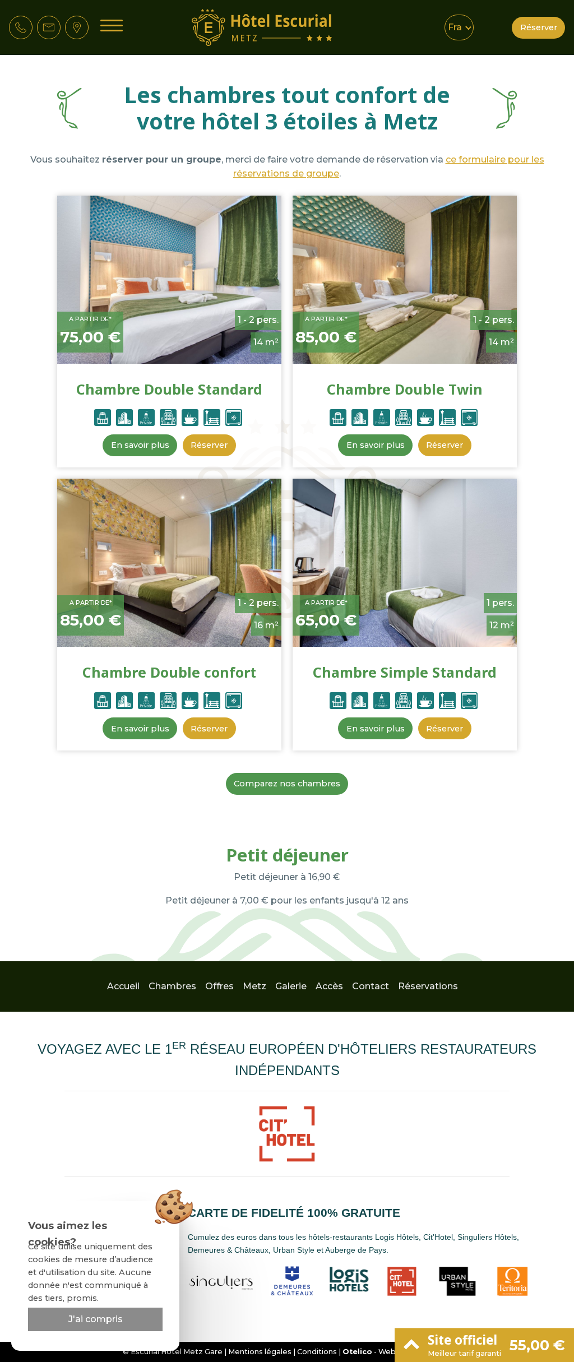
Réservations (428, 986)
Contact (370, 986)
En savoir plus (140, 445)
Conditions (317, 1351)
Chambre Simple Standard (405, 672)
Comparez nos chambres (287, 784)
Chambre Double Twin (405, 389)
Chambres (172, 986)
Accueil (123, 986)
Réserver (538, 27)
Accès (329, 986)
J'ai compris (95, 1319)
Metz (254, 986)
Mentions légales (259, 1351)
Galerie (291, 986)
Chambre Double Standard (169, 389)
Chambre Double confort (169, 672)
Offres (219, 986)
